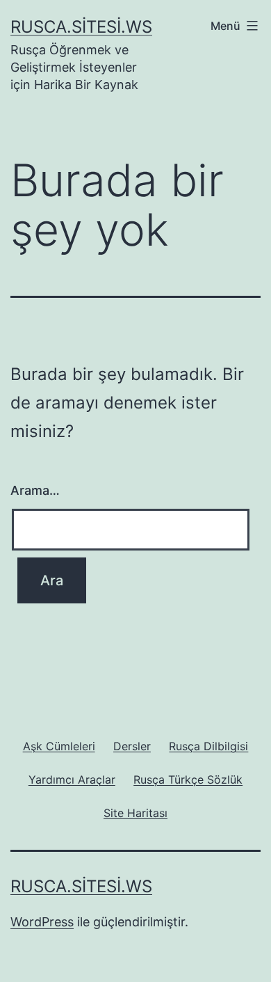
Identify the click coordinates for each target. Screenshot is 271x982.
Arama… (35, 490)
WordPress (42, 921)
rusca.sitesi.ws (81, 27)
